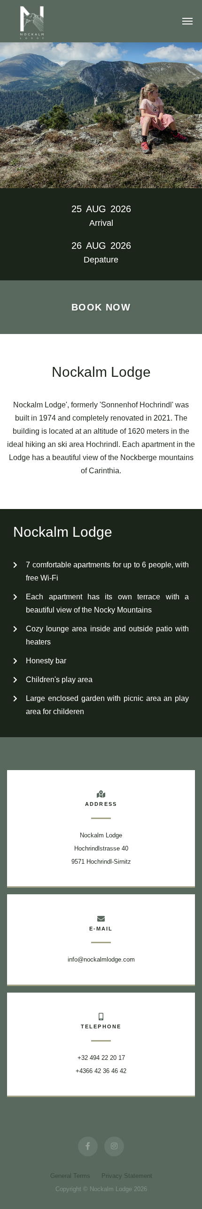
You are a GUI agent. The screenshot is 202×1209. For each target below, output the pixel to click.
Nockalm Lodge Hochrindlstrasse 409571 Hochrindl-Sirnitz (101, 848)
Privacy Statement (126, 1175)
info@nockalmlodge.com (101, 959)
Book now (101, 307)
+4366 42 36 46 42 (101, 1070)
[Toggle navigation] (187, 21)
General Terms (71, 1175)
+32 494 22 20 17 (101, 1057)
